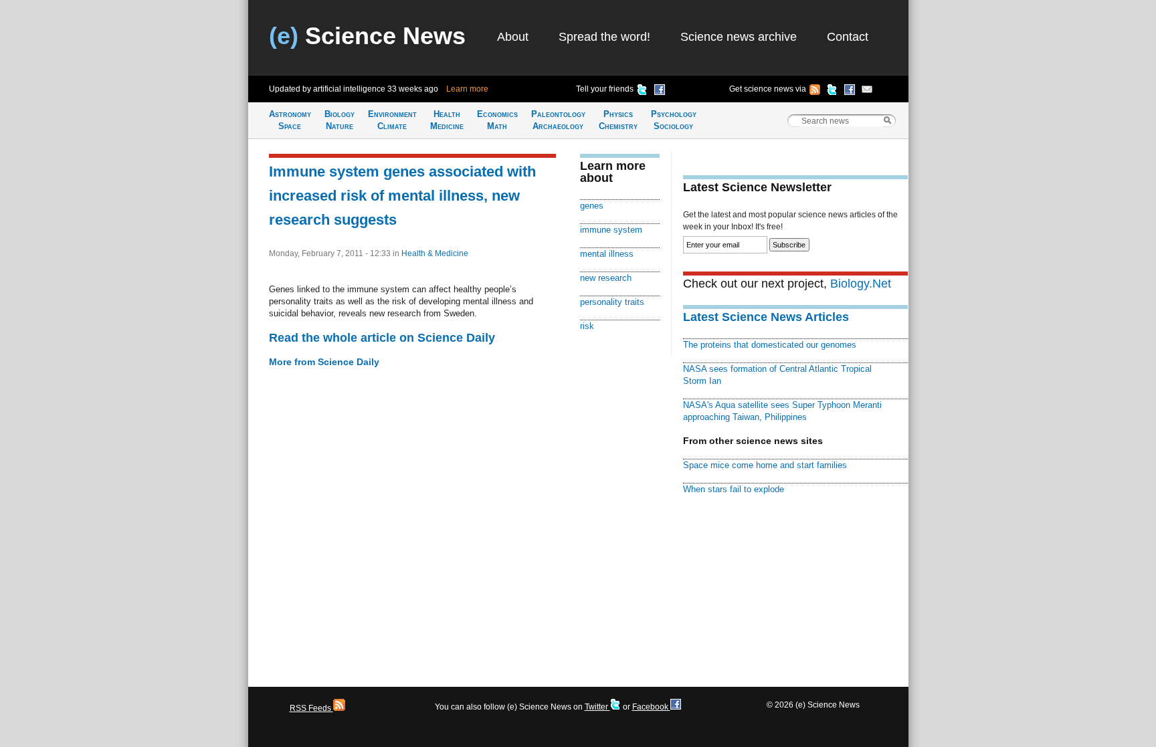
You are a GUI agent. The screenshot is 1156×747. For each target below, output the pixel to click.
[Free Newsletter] (867, 92)
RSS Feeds (311, 708)
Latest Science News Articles (766, 317)
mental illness (607, 254)
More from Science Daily (324, 361)
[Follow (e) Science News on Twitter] (832, 92)
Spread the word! (604, 36)
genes (591, 206)
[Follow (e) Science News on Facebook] (849, 92)
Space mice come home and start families (765, 465)
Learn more (467, 89)
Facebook (651, 707)
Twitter (597, 707)
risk (587, 326)
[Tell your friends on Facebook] (659, 92)
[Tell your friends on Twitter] (642, 92)
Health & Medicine (434, 253)
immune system (611, 230)
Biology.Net (860, 283)
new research (606, 278)
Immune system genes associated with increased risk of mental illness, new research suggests (402, 195)
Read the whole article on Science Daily (382, 337)
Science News (367, 35)
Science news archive (738, 36)
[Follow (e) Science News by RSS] (815, 92)
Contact (847, 36)
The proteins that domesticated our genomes (769, 345)
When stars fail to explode (733, 489)
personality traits (612, 302)
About (512, 36)
